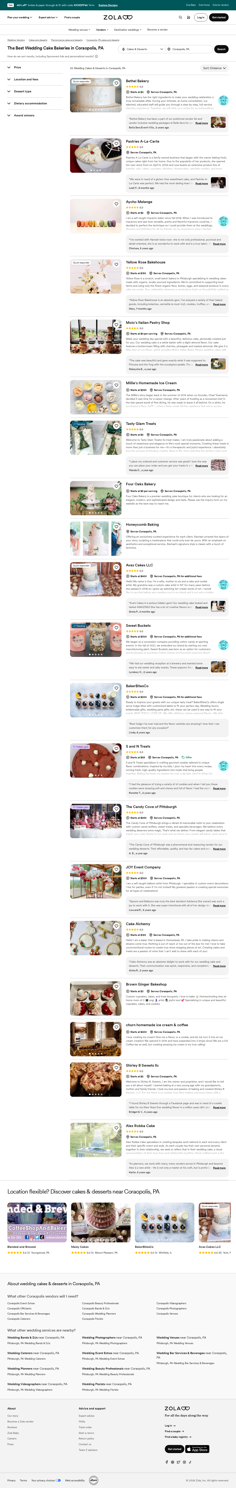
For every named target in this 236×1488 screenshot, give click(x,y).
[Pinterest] (172, 1463)
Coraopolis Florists (92, 1318)
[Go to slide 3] (95, 110)
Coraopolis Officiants (19, 1308)
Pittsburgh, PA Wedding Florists (100, 1389)
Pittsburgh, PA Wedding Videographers (29, 1389)
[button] (161, 49)
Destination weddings (126, 29)
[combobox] (189, 49)
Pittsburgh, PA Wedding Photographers (104, 1343)
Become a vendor (157, 29)
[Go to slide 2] (92, 110)
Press (10, 1444)
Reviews (12, 1427)
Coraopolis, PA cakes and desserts (102, 40)
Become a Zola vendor (20, 1421)
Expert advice (47, 17)
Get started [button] (218, 17)
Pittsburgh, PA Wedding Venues (175, 1343)
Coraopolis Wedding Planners (99, 1313)
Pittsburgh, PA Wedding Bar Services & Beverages (185, 1363)
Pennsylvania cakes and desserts (66, 40)
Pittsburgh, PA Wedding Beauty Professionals (108, 1374)
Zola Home (204, 5)
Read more (201, 123)
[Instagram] (184, 1463)
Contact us (85, 1444)
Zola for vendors (221, 5)
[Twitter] (178, 1463)
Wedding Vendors (16, 40)
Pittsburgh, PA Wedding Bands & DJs (28, 1343)
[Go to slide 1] (89, 110)
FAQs (82, 1421)
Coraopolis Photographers (171, 1308)
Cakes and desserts (38, 40)
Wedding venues (78, 29)
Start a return (86, 1432)
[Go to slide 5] (101, 110)
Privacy (11, 1480)
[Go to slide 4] (98, 110)
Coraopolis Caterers (18, 1318)
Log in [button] (200, 17)
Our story (12, 1415)
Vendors (101, 29)
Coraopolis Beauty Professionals (100, 1303)
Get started (174, 1449)
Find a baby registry (176, 1436)
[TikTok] (190, 1463)
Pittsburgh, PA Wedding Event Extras (103, 1358)
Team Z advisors (88, 1449)
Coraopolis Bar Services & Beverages (28, 1313)
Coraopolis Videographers (171, 1303)
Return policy (86, 1438)
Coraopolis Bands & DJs (96, 1308)
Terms (91, 5)
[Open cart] (189, 17)
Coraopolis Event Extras (21, 1303)
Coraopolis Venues (167, 1313)
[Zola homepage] (118, 17)
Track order (85, 1427)
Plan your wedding (18, 17)
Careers (11, 1438)
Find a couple (72, 17)
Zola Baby (191, 5)
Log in (168, 1425)
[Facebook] (167, 1463)
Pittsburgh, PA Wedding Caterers (26, 1358)
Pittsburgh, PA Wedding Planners (26, 1374)
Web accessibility (75, 1480)
